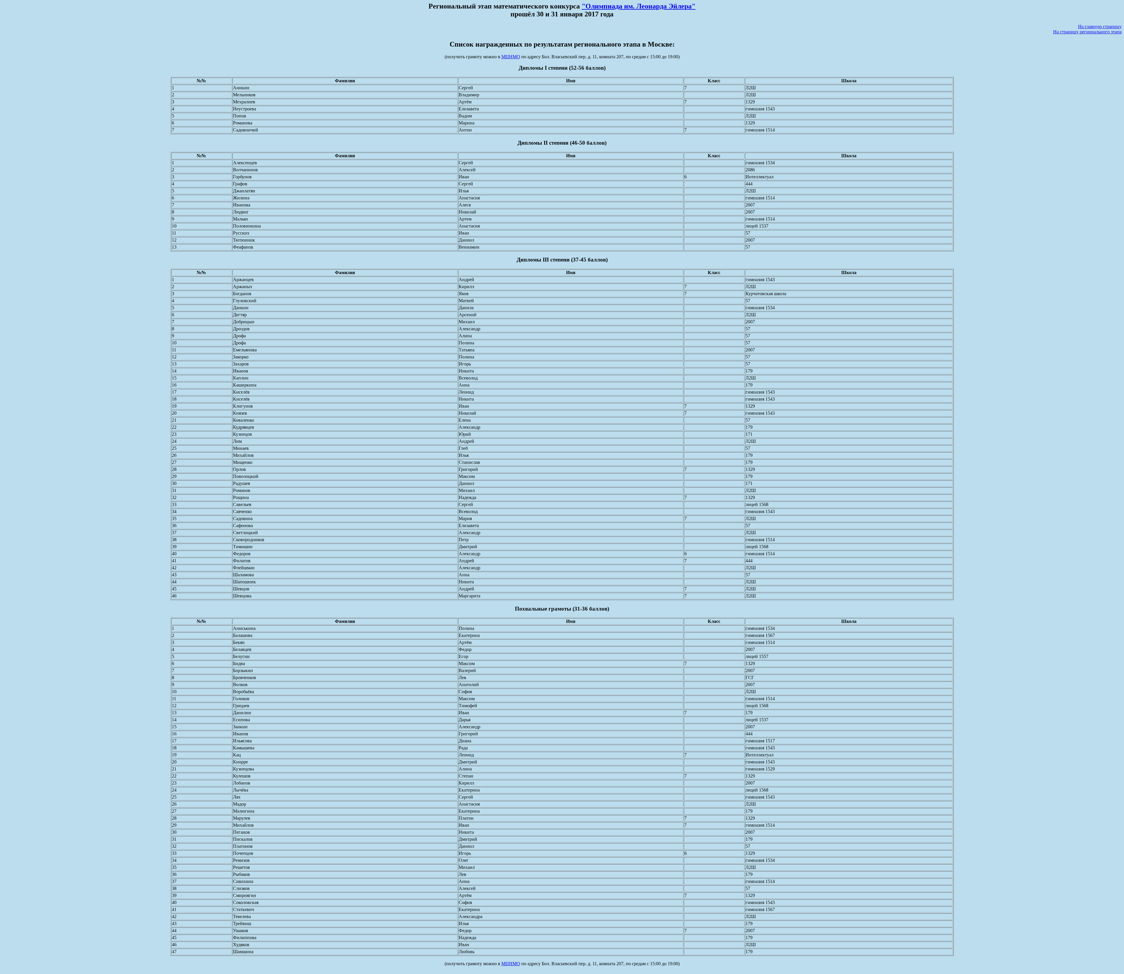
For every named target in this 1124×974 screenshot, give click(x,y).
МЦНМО (510, 56)
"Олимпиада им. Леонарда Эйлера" (638, 6)
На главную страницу (1100, 26)
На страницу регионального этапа (1087, 31)
